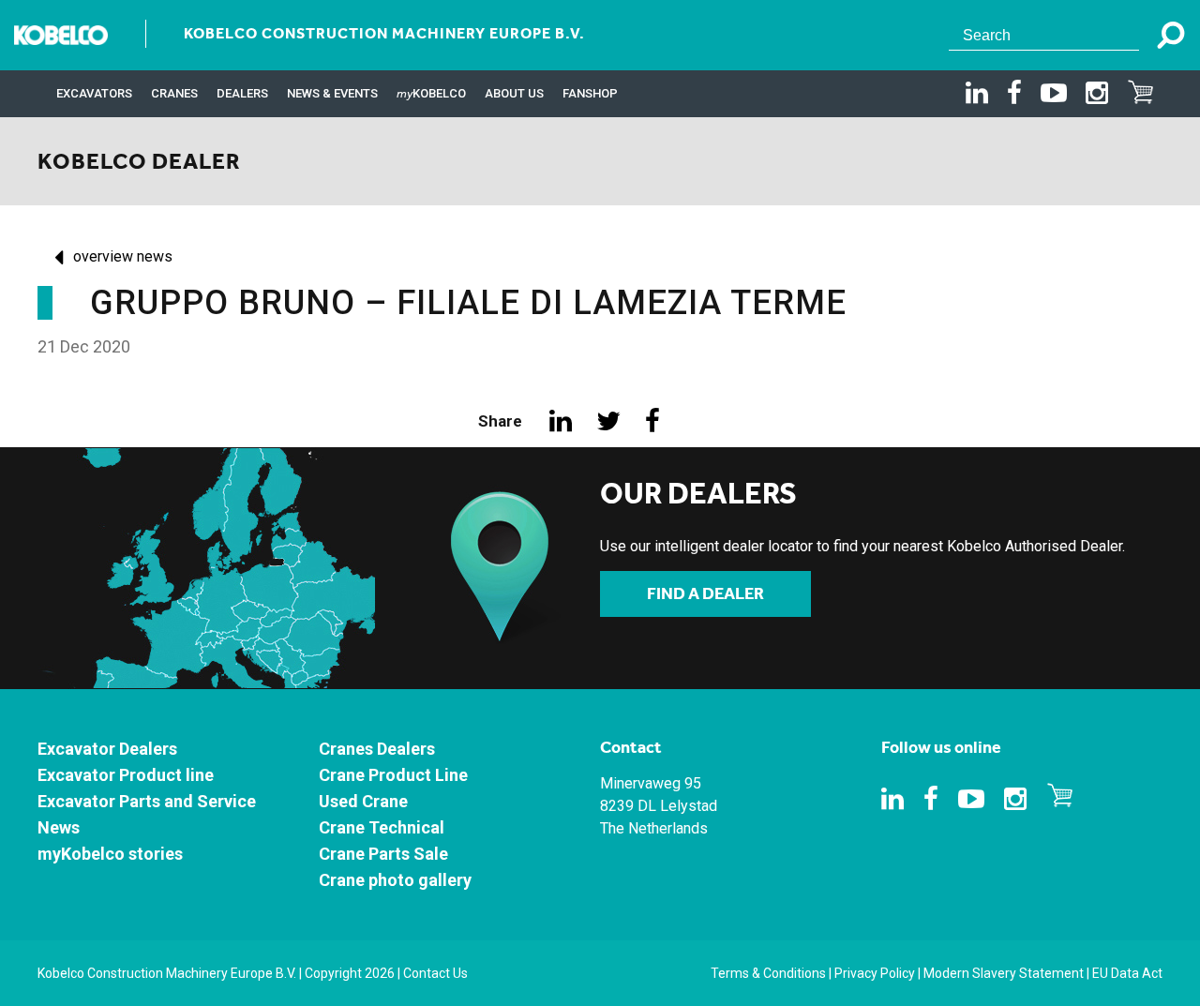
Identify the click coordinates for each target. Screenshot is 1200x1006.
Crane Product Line (393, 775)
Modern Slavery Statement (1003, 973)
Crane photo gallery (395, 880)
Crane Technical (381, 827)
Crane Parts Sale (383, 853)
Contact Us (435, 973)
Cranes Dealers (377, 748)
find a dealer (705, 593)
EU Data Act (1127, 973)
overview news (122, 256)
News (59, 827)
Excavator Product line (126, 775)
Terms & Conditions (768, 973)
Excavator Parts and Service (147, 801)
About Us (514, 93)
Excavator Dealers (107, 748)
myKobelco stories (110, 853)
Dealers (242, 93)
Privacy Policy (874, 973)
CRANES (174, 93)
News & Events (332, 93)
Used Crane (363, 801)
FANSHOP (590, 93)
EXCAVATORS (94, 93)
